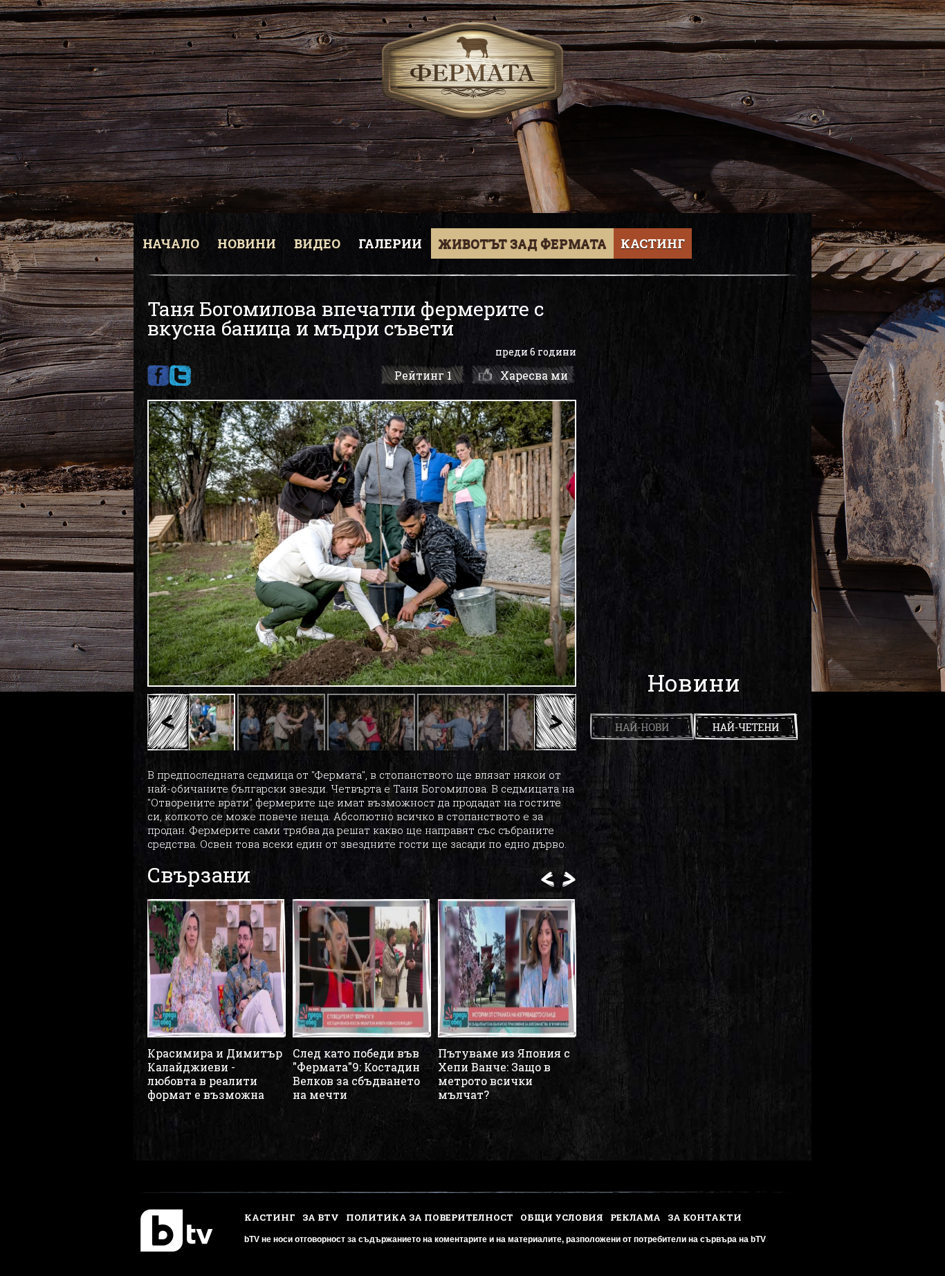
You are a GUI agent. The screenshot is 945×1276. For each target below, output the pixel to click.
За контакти (705, 1217)
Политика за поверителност (429, 1217)
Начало (171, 243)
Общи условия (561, 1217)
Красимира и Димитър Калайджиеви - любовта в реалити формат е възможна (214, 1074)
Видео (317, 243)
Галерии (390, 243)
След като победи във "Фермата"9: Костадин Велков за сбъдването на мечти (356, 1074)
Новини (246, 243)
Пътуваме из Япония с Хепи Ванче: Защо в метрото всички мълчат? (504, 1074)
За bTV (320, 1217)
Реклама (635, 1217)
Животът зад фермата (522, 243)
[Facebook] (158, 375)
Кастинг (653, 243)
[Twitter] (180, 375)
